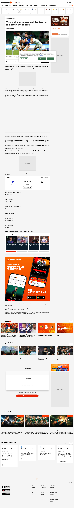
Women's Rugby (44, 5)
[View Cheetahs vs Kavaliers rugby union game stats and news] (62, 11)
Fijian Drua (14, 68)
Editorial (51, 501)
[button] (12, 426)
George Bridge (41, 135)
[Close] (54, 52)
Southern (42, 496)
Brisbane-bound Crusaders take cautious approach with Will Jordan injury (34, 245)
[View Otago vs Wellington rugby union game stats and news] (55, 11)
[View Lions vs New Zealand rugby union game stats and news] (69, 11)
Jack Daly (23, 152)
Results (33, 490)
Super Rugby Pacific (43, 66)
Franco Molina (12, 90)
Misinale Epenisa (42, 145)
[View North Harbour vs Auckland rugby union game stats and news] (26, 11)
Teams (27, 5)
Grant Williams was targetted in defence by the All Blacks (27, 449)
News (2, 5)
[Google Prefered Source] (13, 494)
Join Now (42, 485)
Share (16, 61)
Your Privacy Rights (24, 58)
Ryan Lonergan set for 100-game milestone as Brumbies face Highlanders (45, 245)
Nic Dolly (13, 230)
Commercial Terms (53, 492)
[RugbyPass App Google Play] (13, 490)
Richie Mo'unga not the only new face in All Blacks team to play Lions (8, 450)
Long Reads (15, 5)
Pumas (46, 88)
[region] (37, 56)
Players (31, 5)
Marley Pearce (20, 230)
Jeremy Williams (19, 66)
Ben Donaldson (10, 215)
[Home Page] (6, 2)
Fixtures (33, 487)
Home (33, 485)
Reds (34, 88)
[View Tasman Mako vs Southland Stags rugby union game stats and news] (12, 11)
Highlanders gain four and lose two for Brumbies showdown (11, 245)
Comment (10, 61)
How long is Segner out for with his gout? (45, 454)
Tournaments (21, 5)
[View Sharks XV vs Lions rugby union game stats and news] (5, 11)
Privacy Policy (52, 485)
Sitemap (33, 497)
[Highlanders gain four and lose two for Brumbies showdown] (11, 239)
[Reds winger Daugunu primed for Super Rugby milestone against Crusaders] (22, 239)
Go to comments (6, 464)
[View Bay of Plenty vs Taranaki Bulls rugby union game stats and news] (33, 11)
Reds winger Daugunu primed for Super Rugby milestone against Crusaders (22, 246)
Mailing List (43, 490)
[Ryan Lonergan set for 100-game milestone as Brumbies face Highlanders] (45, 239)
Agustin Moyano (14, 231)
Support (51, 496)
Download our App (52, 5)
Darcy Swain (27, 90)
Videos (33, 494)
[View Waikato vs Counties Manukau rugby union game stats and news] (48, 11)
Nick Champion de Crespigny (42, 150)
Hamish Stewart (18, 140)
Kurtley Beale (41, 140)
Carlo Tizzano (8, 153)
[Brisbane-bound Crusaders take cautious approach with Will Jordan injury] (34, 239)
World (42, 499)
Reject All (42, 58)
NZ (41, 501)
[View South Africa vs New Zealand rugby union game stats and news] (41, 11)
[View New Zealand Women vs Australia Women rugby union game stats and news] (19, 11)
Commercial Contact (54, 499)
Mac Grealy (36, 136)
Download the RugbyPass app (21, 304)
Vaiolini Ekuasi (17, 153)
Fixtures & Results (8, 5)
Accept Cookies (50, 58)
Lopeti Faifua (41, 230)
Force (10, 66)
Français (42, 504)
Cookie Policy (52, 490)
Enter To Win (55, 34)
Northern (42, 494)
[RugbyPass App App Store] (13, 487)
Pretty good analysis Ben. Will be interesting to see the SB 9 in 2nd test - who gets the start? (27, 453)
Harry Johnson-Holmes (31, 230)
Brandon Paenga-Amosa (17, 147)
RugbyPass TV (36, 5)
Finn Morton (11, 28)
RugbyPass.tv (43, 487)
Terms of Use (52, 487)
